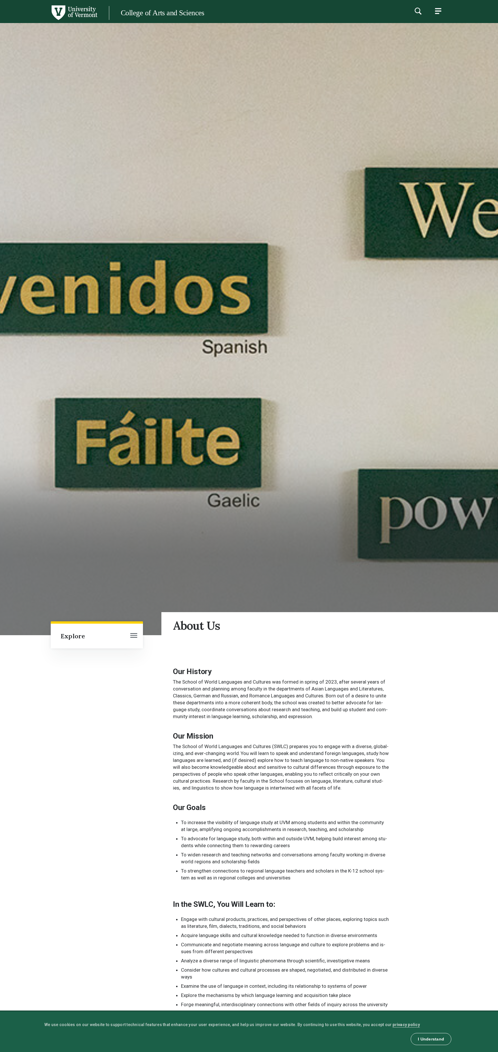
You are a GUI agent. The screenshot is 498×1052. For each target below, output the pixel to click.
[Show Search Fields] (418, 11)
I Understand (431, 1039)
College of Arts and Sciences (162, 13)
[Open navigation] (133, 636)
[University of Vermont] (48, 20)
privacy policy (406, 1024)
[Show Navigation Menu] (438, 11)
